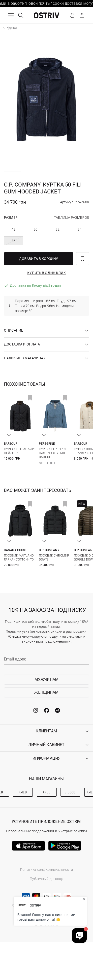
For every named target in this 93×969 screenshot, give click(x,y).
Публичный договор (46, 879)
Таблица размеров (71, 217)
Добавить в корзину (38, 259)
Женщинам (46, 692)
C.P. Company (22, 185)
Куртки (11, 28)
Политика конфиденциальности (46, 870)
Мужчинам (46, 679)
